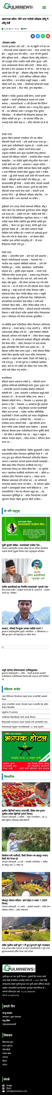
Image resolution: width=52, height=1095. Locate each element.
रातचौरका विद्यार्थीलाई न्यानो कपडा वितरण (18, 717)
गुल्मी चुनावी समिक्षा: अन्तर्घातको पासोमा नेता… (22, 545)
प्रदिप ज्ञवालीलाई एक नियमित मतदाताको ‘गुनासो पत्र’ (25, 587)
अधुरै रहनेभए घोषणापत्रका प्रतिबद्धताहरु (19, 670)
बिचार (25, 29)
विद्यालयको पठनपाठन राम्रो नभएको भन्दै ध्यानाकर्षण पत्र (25, 722)
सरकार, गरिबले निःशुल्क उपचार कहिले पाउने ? (22, 628)
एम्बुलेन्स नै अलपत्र (10, 712)
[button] (33, 36)
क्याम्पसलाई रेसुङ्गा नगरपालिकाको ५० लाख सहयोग (23, 727)
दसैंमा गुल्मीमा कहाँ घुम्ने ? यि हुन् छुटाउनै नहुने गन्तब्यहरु (26, 945)
